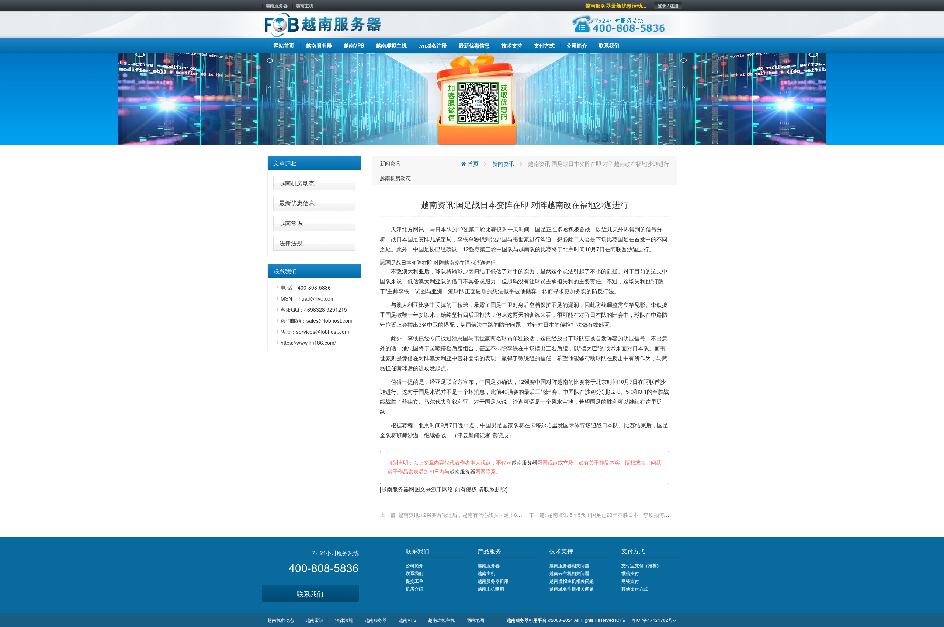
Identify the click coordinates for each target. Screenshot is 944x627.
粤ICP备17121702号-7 (654, 620)
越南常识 (291, 223)
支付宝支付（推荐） (641, 565)
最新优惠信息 (297, 203)
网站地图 (475, 620)
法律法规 (291, 243)
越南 (524, 249)
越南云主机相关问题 (569, 573)
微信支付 (630, 573)
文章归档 (285, 163)
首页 (472, 163)
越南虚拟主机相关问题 (571, 581)
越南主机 (304, 5)
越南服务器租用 (493, 581)
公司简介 (414, 565)
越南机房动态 (297, 183)
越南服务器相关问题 (569, 565)
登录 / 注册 (667, 5)
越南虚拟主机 (441, 620)
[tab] (314, 163)
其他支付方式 (634, 588)
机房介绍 (414, 588)
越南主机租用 (491, 588)
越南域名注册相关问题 (571, 588)
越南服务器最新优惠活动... (615, 5)
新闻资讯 (390, 163)
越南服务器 (277, 5)
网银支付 (630, 581)
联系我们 (310, 593)
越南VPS (407, 620)
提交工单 (414, 581)
